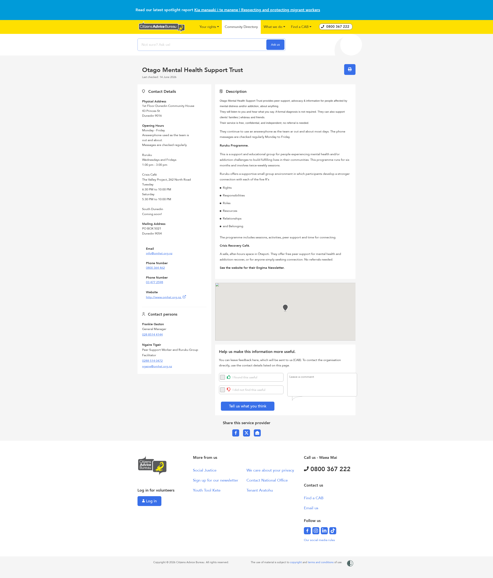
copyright (296, 562)
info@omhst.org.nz (159, 253)
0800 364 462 (155, 268)
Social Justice (204, 470)
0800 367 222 (329, 469)
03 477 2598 (154, 282)
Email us (311, 508)
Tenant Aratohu (259, 490)
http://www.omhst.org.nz (164, 297)
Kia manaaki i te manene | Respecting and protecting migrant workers (257, 10)
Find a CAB (314, 498)
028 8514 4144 (152, 335)
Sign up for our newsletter (215, 480)
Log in (151, 501)
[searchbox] (202, 44)
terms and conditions (321, 562)
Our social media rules (319, 540)
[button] (209, 27)
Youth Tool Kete (207, 490)
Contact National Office (267, 480)
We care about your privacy (270, 470)
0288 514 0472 (152, 361)
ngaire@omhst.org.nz (157, 366)
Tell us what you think (247, 406)
